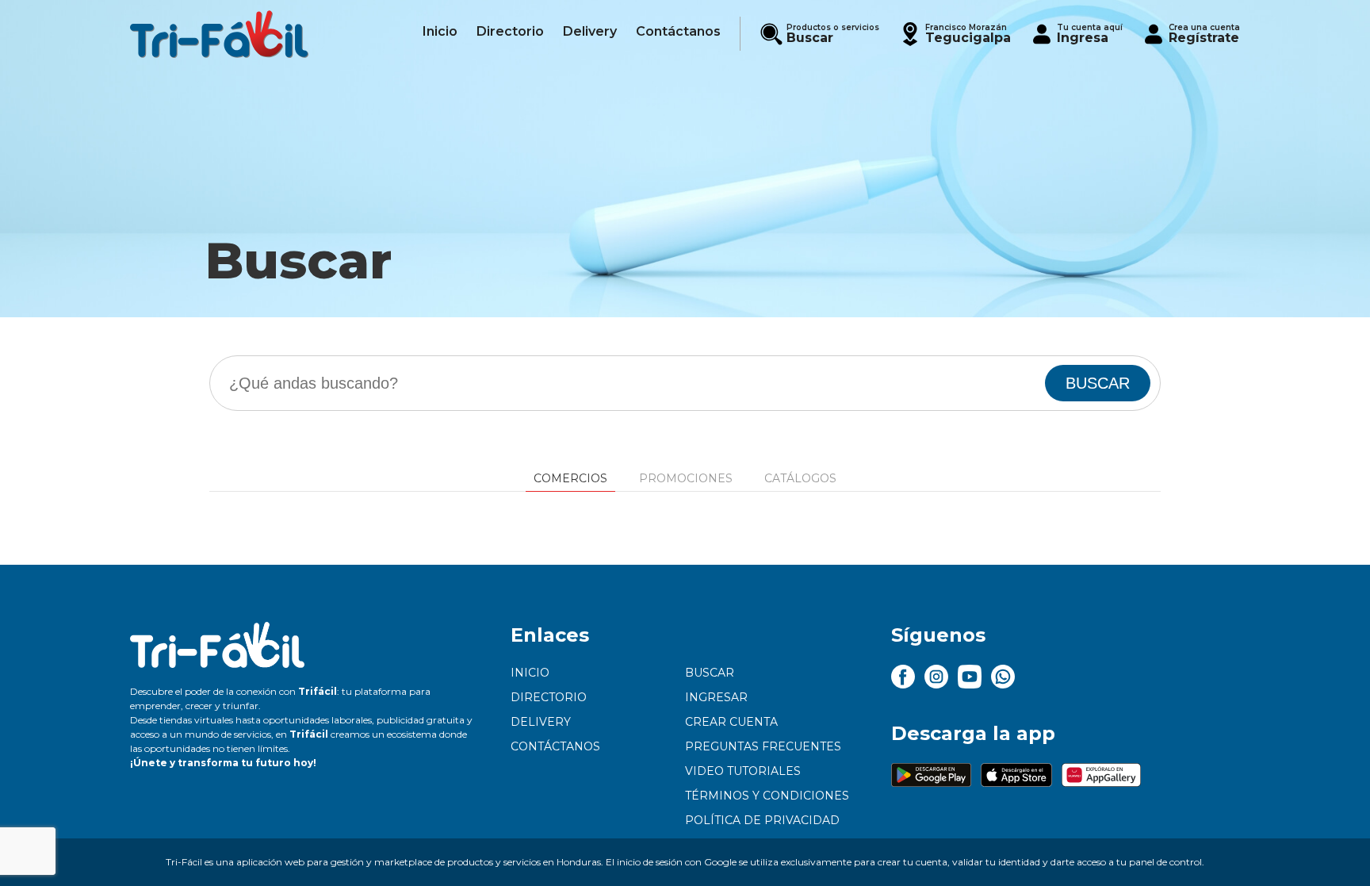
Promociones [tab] (686, 478)
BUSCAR (1098, 383)
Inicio (530, 672)
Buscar (709, 672)
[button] (954, 33)
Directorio (549, 697)
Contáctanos (555, 746)
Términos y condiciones (767, 795)
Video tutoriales (743, 771)
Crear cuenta (731, 722)
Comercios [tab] (570, 478)
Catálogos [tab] (800, 478)
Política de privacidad (762, 820)
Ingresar (716, 697)
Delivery (541, 722)
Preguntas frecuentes (763, 746)
